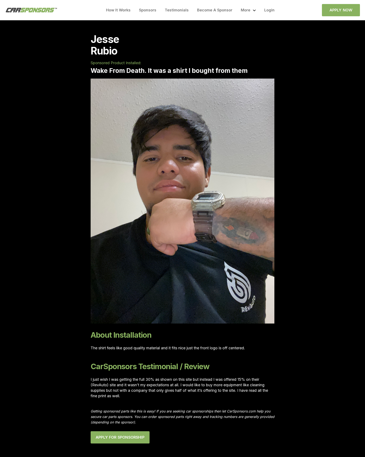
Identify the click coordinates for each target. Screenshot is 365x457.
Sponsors (147, 10)
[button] (248, 10)
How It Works (118, 10)
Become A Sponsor (214, 10)
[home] (31, 10)
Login (269, 10)
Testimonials (177, 10)
